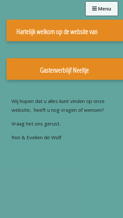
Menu (104, 8)
